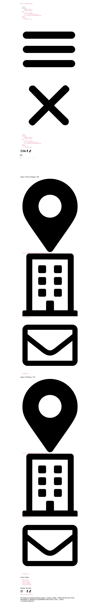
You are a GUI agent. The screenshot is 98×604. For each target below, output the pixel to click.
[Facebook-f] (27, 151)
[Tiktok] (30, 151)
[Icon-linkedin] (24, 591)
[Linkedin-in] (24, 151)
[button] (49, 77)
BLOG (23, 16)
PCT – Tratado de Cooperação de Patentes (32, 15)
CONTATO (24, 17)
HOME (23, 6)
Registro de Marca (28, 9)
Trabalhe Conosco (28, 19)
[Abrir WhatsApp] (95, 601)
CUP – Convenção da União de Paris (31, 14)
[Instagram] (21, 151)
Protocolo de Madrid (28, 13)
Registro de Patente (28, 10)
